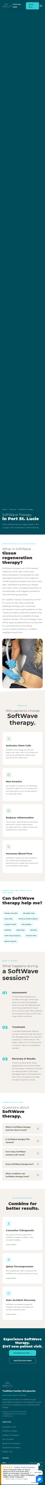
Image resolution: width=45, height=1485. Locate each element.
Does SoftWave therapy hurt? (20, 1164)
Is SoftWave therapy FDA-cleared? (18, 1140)
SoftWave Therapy (9, 1431)
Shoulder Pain (29, 913)
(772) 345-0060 (17, 5)
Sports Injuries (10, 941)
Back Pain (21, 930)
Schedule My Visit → (22, 1353)
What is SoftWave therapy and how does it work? (18, 1128)
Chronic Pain (31, 935)
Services (13, 509)
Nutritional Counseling (11, 1448)
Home (4, 509)
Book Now (31, 6)
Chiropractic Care (9, 1427)
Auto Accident (8, 1439)
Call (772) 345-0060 (23, 1360)
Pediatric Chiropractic (10, 1435)
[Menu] (41, 6)
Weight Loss (7, 1452)
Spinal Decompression (11, 1443)
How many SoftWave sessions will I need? (16, 1153)
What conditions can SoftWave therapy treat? (17, 1175)
